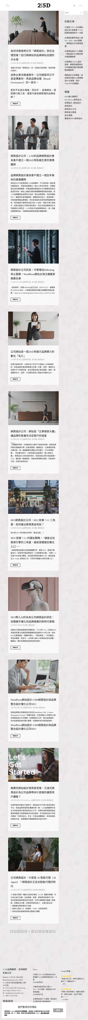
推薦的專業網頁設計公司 (26, 810)
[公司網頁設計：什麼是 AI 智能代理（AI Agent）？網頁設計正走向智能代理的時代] (33, 854)
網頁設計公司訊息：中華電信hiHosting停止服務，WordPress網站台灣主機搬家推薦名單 (33, 274)
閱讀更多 (15, 103)
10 (47, 931)
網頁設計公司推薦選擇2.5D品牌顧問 (24, 183)
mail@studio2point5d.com (14, 993)
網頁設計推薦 (70, 112)
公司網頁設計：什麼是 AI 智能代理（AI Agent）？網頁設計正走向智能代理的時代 (33, 882)
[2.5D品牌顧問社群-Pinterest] (12, 1001)
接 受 (58, 1010)
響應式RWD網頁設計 (74, 118)
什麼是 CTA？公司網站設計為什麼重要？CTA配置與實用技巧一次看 (74, 30)
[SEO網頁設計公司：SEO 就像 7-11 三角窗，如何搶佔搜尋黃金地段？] (33, 497)
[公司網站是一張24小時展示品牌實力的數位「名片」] (33, 328)
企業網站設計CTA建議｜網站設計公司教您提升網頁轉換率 (74, 54)
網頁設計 (40, 63)
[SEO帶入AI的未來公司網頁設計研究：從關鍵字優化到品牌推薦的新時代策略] (33, 594)
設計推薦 (68, 115)
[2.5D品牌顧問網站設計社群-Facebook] (4, 1001)
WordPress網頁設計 (73, 100)
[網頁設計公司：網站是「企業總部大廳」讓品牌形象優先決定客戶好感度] (33, 408)
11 (50, 931)
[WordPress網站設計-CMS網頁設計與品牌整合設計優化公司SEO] (33, 676)
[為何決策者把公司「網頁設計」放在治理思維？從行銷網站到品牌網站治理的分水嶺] (33, 28)
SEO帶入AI (41, 630)
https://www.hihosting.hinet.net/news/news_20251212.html (34, 293)
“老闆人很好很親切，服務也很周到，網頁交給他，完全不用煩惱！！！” (72, 994)
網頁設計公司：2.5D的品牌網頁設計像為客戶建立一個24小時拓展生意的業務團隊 (32, 160)
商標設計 (68, 103)
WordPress (26, 800)
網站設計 (77, 103)
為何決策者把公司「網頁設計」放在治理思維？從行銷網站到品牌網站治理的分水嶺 (32, 55)
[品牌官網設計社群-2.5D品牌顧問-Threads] (9, 1001)
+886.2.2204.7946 (11, 996)
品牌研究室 (25, 63)
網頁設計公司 (70, 109)
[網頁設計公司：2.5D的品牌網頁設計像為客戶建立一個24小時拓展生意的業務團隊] (33, 133)
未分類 (33, 63)
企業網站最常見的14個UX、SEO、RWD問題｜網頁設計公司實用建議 (44, 989)
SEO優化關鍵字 (71, 97)
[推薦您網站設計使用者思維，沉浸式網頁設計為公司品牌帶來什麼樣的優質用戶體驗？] (33, 765)
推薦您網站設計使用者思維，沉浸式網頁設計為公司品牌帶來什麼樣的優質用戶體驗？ (32, 792)
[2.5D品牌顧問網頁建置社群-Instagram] (6, 1001)
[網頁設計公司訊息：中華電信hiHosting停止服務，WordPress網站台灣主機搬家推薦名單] (33, 247)
